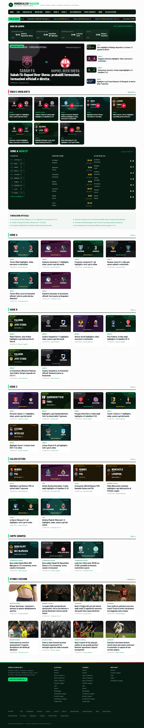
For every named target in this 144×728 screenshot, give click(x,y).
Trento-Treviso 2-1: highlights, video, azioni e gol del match (119, 414)
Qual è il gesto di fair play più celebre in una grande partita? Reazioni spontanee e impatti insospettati (86, 646)
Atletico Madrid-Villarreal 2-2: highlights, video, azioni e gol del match (55, 522)
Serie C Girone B (59, 678)
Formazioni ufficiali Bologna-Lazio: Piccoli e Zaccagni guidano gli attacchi (99, 222)
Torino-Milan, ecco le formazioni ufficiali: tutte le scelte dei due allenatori (22, 296)
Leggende (110, 603)
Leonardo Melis (120, 267)
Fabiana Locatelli (23, 419)
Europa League (59, 696)
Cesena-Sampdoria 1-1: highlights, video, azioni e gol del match (55, 337)
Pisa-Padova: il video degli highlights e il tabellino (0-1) (118, 337)
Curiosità (78, 603)
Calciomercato (75, 12)
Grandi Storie (47, 640)
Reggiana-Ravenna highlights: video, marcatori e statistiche (115, 60)
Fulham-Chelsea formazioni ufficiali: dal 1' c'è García (29, 222)
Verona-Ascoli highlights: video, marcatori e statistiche (87, 337)
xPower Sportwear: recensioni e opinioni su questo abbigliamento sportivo (23, 608)
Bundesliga (57, 691)
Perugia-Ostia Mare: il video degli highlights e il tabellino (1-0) (87, 414)
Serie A (48, 12)
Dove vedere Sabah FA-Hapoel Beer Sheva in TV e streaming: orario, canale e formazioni (55, 565)
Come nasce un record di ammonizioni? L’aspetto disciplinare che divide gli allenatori (19, 646)
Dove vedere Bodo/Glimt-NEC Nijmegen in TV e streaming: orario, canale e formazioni (23, 565)
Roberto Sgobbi (23, 344)
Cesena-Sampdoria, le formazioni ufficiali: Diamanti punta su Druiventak (55, 373)
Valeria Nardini (55, 342)
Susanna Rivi (54, 419)
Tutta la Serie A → (17, 196)
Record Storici (15, 603)
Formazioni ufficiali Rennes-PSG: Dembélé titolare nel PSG (87, 487)
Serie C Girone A (59, 675)
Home (12, 12)
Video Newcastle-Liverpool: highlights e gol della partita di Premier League (119, 488)
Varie (100, 12)
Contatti (42, 716)
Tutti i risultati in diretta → (123, 26)
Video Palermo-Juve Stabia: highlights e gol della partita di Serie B (22, 339)
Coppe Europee (90, 12)
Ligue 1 (12, 483)
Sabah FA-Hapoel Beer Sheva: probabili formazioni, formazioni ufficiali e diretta (45, 76)
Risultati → (132, 92)
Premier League (112, 483)
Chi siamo (23, 716)
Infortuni (38, 12)
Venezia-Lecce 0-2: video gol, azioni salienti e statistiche (118, 263)
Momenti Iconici (47, 603)
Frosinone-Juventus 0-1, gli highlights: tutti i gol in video (86, 263)
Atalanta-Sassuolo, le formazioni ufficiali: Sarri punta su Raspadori (55, 294)
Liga (43, 483)
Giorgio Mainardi (88, 267)
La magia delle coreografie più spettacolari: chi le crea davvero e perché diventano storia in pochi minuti (55, 609)
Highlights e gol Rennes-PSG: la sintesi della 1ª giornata (22, 487)
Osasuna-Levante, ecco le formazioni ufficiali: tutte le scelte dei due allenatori (100, 219)
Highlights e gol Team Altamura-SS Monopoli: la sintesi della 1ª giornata (116, 82)
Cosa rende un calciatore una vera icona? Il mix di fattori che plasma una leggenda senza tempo (120, 608)
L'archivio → (131, 579)
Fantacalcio (27, 12)
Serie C (64, 12)
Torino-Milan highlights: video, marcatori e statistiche (22, 263)
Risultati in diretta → (18, 679)
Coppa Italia (58, 701)
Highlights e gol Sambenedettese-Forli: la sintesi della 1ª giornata (55, 414)
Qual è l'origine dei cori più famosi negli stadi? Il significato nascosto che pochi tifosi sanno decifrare (88, 608)
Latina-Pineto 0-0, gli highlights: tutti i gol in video (55, 446)
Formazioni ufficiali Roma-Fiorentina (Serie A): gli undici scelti (31, 225)
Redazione (33, 716)
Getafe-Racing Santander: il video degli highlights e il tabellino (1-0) (55, 487)
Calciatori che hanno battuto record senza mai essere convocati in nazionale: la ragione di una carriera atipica (120, 646)
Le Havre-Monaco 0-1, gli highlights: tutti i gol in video (21, 521)
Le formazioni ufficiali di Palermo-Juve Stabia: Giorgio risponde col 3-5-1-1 (23, 373)
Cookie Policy (64, 716)
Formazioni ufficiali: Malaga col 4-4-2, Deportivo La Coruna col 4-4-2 (34, 219)
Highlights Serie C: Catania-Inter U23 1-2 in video (22, 446)
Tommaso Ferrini (23, 301)
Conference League (60, 699)
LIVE (18, 12)
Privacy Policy (52, 716)
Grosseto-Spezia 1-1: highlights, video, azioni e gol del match (22, 414)
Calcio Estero (110, 12)
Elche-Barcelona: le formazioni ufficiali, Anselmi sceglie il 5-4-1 (95, 225)
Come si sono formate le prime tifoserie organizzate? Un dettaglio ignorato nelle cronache (55, 644)
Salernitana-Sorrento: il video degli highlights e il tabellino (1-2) (115, 71)
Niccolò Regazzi (120, 613)
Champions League (17, 46)
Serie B (56, 12)
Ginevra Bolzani (23, 267)
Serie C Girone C (59, 680)
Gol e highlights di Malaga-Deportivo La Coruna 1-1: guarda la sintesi (115, 48)
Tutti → (133, 235)
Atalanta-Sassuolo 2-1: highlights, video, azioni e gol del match (55, 263)
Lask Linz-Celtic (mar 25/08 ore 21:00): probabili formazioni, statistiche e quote (87, 565)
